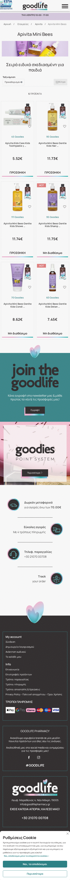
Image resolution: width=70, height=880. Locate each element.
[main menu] (65, 6)
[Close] (67, 833)
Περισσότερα (35, 873)
